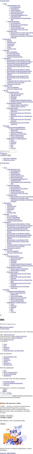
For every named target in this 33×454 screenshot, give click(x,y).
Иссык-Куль (7, 39)
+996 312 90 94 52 (17, 338)
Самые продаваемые (13, 21)
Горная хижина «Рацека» (18, 106)
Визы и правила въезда (10, 372)
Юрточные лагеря (12, 108)
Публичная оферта (9, 381)
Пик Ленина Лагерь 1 (17, 93)
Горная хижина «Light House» (19, 105)
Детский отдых (11, 42)
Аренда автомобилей (10, 374)
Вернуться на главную (6, 327)
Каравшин (14, 97)
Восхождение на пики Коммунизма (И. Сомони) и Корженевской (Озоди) (19, 64)
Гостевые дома (11, 48)
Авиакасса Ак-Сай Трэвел (18, 134)
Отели (9, 47)
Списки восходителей (13, 84)
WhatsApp (3, 453)
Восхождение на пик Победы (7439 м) (18, 69)
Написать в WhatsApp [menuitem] (10, 158)
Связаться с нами (5, 155)
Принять (3, 416)
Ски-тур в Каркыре (13, 87)
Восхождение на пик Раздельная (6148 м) (19, 71)
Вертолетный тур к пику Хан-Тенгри (22, 32)
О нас (12, 140)
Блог (12, 145)
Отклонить (9, 416)
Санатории (10, 45)
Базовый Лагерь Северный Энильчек (22, 101)
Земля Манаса (15, 8)
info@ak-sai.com (9, 339)
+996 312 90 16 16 (9, 335)
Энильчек (13, 98)
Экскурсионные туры (13, 5)
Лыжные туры (8, 85)
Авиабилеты (7, 375)
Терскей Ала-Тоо (16, 95)
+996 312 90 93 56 (21, 336)
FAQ (12, 146)
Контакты (13, 142)
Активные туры (12, 31)
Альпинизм (7, 58)
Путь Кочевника (15, 7)
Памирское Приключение (14, 57)
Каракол (9, 40)
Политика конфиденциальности (13, 383)
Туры (5, 4)
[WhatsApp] (2, 401)
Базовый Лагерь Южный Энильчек (21, 100)
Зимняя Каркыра (16, 10)
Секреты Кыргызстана (17, 12)
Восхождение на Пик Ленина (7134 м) (18, 60)
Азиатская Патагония (13, 55)
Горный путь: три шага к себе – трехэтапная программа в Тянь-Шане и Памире (22, 36)
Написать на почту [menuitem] (9, 160)
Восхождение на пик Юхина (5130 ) (18, 76)
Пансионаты (11, 44)
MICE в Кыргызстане (17, 135)
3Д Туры (13, 148)
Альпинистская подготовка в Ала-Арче (19, 81)
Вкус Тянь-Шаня (12, 52)
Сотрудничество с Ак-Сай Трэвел (14, 350)
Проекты (13, 143)
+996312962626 (11, 453)
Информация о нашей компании (16, 138)
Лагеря (6, 90)
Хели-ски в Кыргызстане (14, 89)
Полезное (6, 126)
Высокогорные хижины (14, 103)
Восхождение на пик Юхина (19, 24)
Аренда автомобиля (16, 132)
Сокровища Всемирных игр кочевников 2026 (19, 15)
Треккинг (6, 50)
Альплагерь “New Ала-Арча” (19, 29)
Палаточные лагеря (13, 92)
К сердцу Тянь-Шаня (13, 53)
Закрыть (3, 423)
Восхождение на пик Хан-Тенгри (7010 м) (19, 61)
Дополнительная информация (16, 127)
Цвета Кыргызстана (17, 13)
